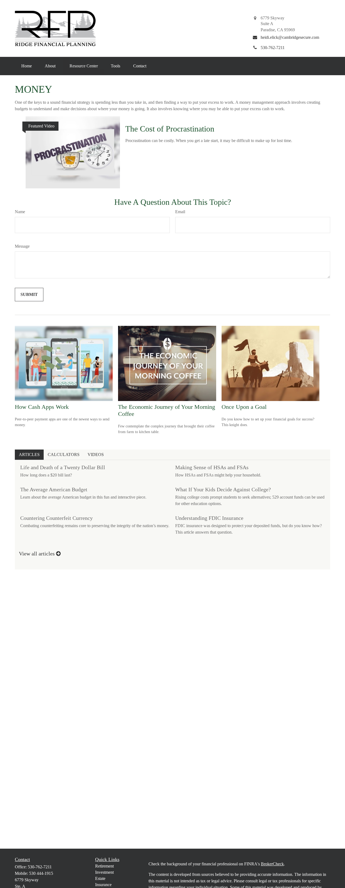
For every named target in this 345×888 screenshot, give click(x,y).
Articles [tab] (29, 454)
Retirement (104, 866)
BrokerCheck (272, 864)
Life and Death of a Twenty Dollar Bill (62, 467)
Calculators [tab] (64, 454)
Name (20, 211)
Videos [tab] (96, 454)
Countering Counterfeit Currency (56, 518)
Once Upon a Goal (244, 406)
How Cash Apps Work (42, 406)
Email (180, 211)
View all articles (37, 554)
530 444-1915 (41, 873)
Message (22, 246)
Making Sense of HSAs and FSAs (212, 467)
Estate (100, 878)
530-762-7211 (40, 867)
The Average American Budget (53, 489)
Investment (104, 872)
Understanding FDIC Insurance (209, 518)
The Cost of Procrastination (169, 128)
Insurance (103, 884)
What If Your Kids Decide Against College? (223, 489)
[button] (26, 66)
